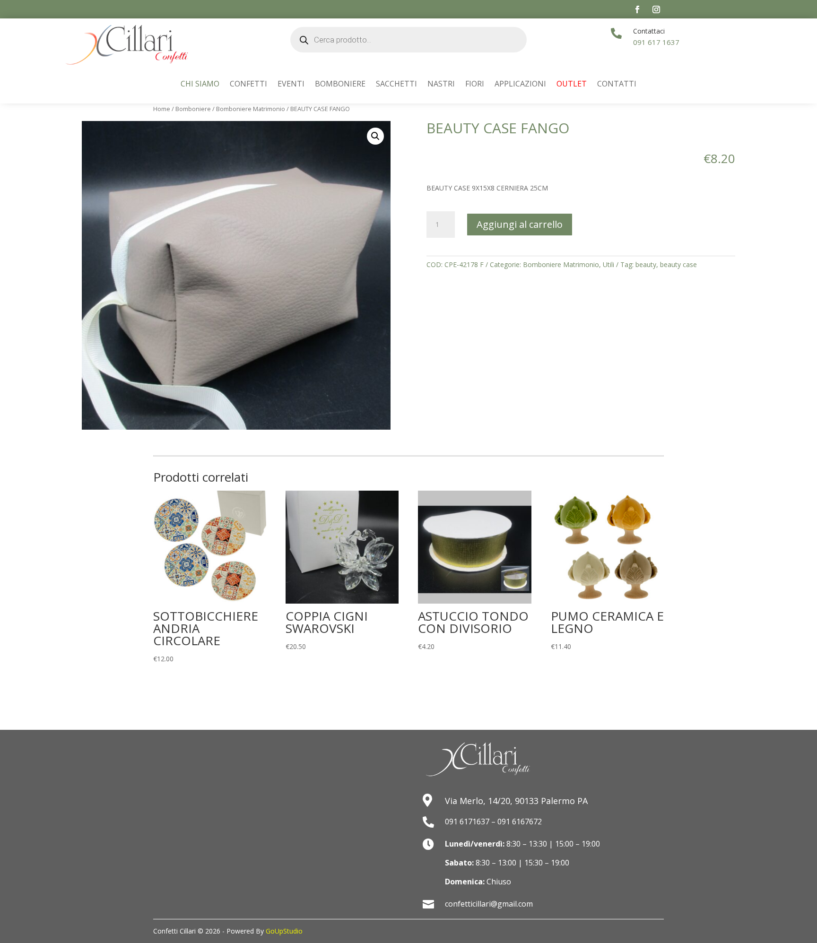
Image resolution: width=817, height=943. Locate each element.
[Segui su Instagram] (656, 9)
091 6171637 (467, 821)
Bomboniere (340, 84)
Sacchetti (396, 84)
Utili (608, 264)
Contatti (616, 84)
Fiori (474, 84)
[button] (375, 136)
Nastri (441, 84)
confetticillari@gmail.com (489, 904)
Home (161, 108)
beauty (645, 264)
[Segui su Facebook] (637, 9)
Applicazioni (520, 84)
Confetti (248, 84)
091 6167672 (519, 821)
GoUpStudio (284, 930)
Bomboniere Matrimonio (250, 108)
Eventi (291, 84)
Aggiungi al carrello (520, 224)
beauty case (678, 264)
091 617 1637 (656, 42)
